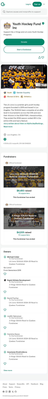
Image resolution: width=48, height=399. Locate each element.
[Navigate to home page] (8, 4)
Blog (41, 384)
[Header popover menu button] (44, 4)
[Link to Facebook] (3, 392)
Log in (28, 4)
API (27, 384)
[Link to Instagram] (6, 392)
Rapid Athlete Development (18, 280)
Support (12, 384)
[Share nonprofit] (39, 57)
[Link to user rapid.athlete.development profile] (5, 280)
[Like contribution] (5, 274)
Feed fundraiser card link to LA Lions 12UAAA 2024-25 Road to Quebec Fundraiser (22, 162)
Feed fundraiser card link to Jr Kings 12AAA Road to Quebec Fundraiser (24, 204)
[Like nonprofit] (42, 57)
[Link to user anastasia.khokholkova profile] (5, 352)
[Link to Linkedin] (9, 392)
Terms (11, 387)
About (5, 384)
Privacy (17, 387)
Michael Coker (13, 257)
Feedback (34, 384)
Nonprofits (20, 384)
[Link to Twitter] (13, 392)
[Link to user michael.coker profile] (5, 257)
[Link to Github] (16, 392)
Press (5, 387)
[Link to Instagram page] (5, 139)
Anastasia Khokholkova (17, 352)
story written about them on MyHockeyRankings (23, 123)
